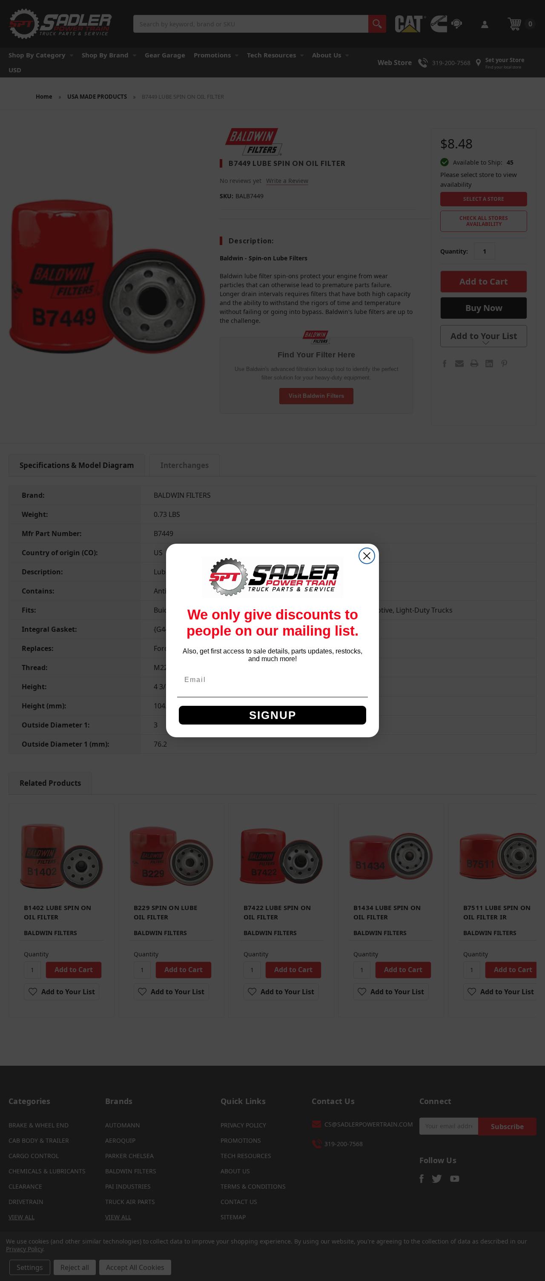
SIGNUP (272, 715)
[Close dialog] (367, 556)
